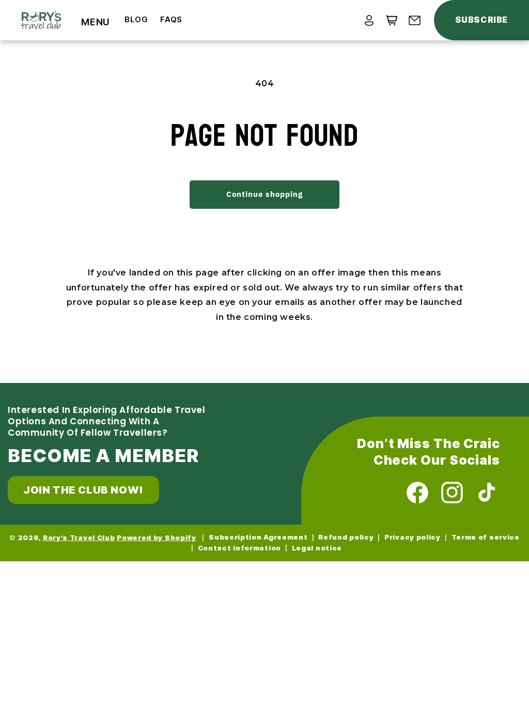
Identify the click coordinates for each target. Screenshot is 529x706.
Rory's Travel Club (79, 538)
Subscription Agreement (258, 537)
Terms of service (486, 537)
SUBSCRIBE (481, 20)
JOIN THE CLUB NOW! (83, 490)
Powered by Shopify (156, 538)
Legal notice (317, 548)
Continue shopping (264, 194)
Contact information (239, 548)
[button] (95, 22)
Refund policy (346, 537)
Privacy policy (412, 537)
